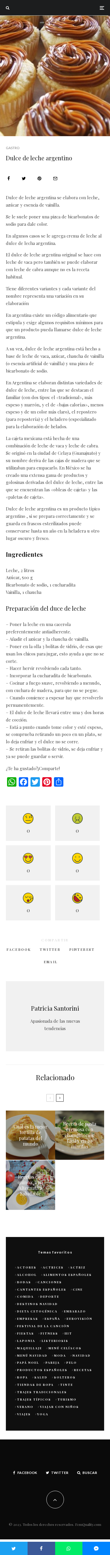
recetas (83, 1370)
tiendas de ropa (35, 1385)
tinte (66, 1385)
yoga (42, 1414)
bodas (24, 1282)
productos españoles (42, 1370)
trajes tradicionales (42, 1392)
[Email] (55, 178)
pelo (71, 1362)
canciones (50, 1282)
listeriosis (55, 1341)
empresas (27, 1319)
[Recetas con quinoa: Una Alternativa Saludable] (30, 1185)
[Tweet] (24, 178)
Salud (41, 1377)
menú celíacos (65, 1348)
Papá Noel (28, 1362)
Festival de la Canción (43, 1326)
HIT (68, 1333)
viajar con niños (59, 1407)
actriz (78, 1267)
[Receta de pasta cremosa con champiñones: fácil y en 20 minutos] (79, 1135)
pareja (52, 1362)
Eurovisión (79, 1319)
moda (60, 1355)
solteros (65, 1377)
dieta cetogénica (37, 1311)
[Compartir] (8, 178)
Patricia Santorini (55, 1008)
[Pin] (39, 178)
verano (25, 1407)
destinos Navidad (37, 1304)
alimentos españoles (67, 1275)
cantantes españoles (41, 1289)
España (52, 1319)
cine (78, 1289)
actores (26, 1267)
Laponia (26, 1341)
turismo (67, 1399)
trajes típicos (34, 1399)
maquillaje (29, 1348)
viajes (24, 1414)
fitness (49, 1333)
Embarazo (75, 1311)
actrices (53, 1267)
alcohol (27, 1275)
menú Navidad (32, 1355)
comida (25, 1296)
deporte (49, 1296)
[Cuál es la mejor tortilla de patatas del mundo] (30, 1135)
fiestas (25, 1333)
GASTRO (13, 148)
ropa (22, 1377)
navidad (81, 1355)
